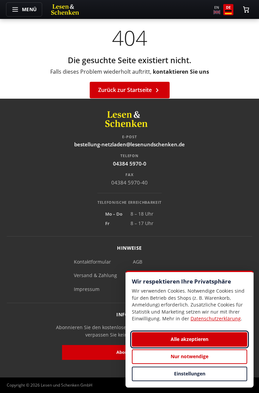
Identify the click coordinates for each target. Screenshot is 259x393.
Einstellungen (189, 373)
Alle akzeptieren (189, 339)
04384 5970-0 (129, 163)
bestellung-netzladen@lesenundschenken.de (129, 144)
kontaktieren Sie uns (181, 71)
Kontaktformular (92, 262)
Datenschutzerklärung (216, 318)
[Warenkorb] (246, 9)
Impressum (86, 289)
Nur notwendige (189, 356)
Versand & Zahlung (95, 275)
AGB (137, 262)
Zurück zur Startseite (129, 90)
